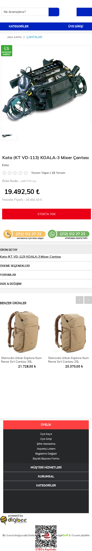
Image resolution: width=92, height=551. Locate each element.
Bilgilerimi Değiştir (46, 453)
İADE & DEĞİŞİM (10, 283)
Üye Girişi (46, 438)
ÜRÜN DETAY (9, 249)
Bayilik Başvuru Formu (46, 458)
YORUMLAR (8, 274)
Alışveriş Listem (46, 448)
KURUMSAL (46, 476)
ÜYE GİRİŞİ (76, 26)
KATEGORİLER (18, 26)
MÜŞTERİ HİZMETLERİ (46, 467)
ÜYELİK (46, 424)
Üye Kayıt (46, 434)
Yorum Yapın (40, 173)
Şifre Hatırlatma (46, 443)
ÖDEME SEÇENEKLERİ (15, 265)
